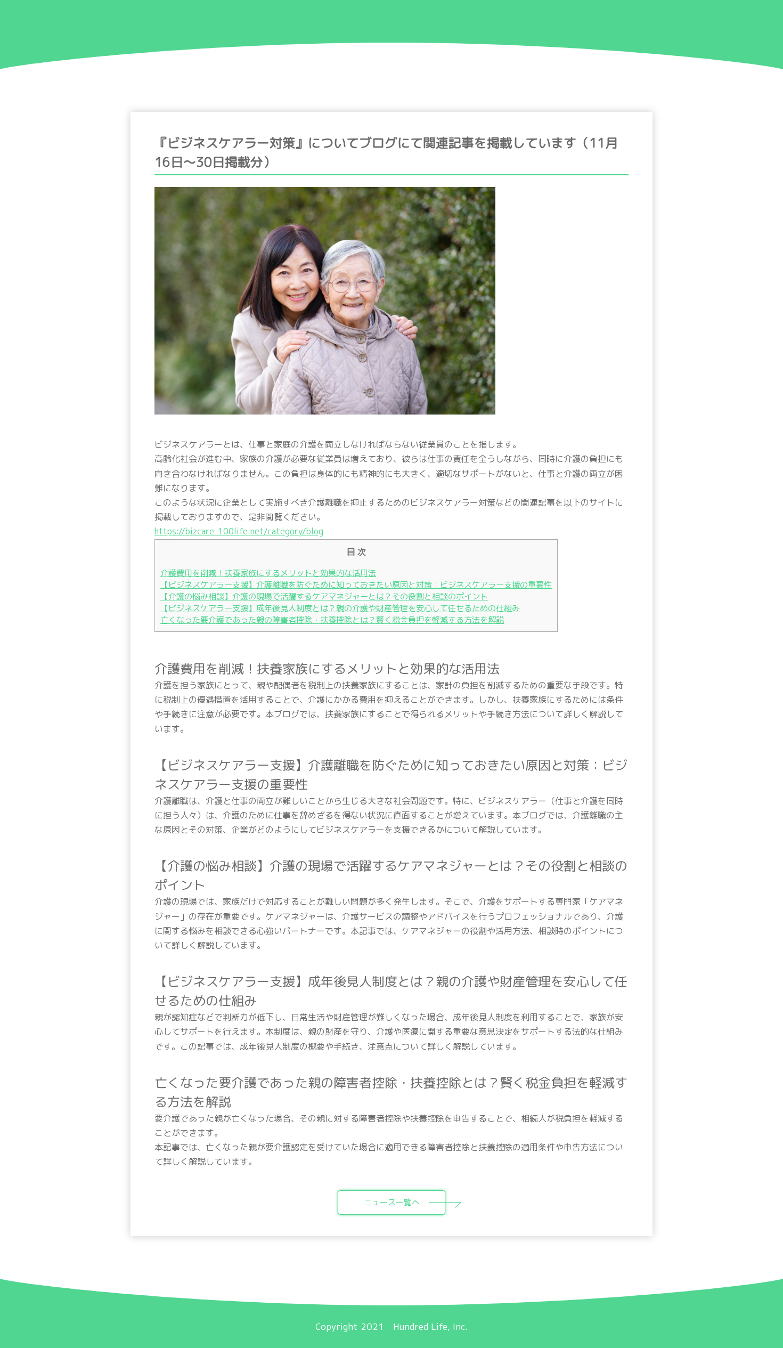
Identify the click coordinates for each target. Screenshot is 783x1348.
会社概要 (585, 21)
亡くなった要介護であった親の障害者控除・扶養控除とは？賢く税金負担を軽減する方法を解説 (332, 620)
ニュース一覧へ (392, 1202)
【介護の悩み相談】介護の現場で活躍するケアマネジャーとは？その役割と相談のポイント (324, 596)
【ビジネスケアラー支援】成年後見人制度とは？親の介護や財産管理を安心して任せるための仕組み (340, 608)
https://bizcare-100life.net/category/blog (238, 531)
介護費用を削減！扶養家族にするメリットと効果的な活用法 (268, 573)
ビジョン (397, 21)
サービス (460, 21)
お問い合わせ (657, 21)
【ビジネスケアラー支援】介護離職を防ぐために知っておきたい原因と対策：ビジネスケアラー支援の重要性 (356, 584)
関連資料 (522, 21)
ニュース (334, 21)
